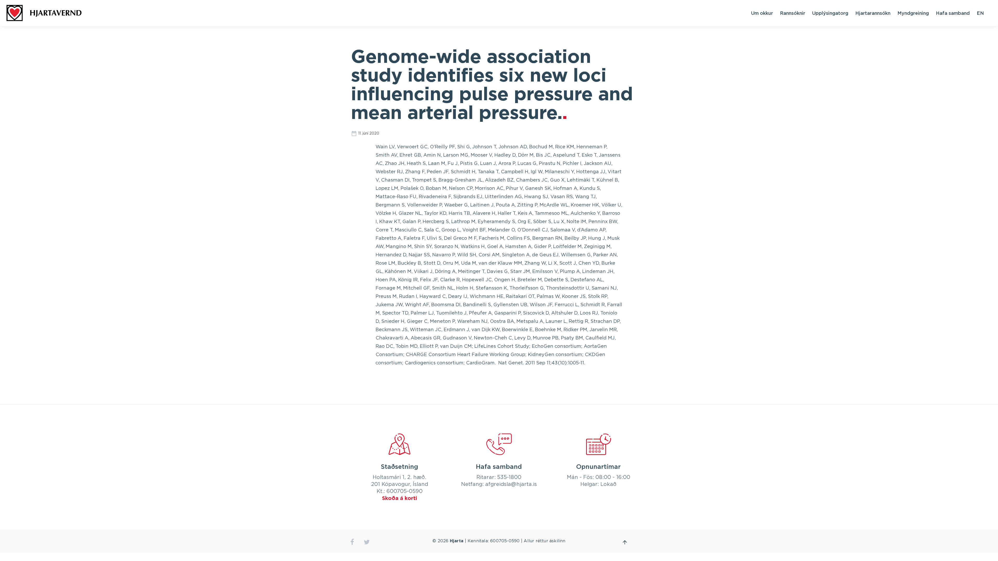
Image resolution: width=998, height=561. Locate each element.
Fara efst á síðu (625, 542)
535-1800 (509, 477)
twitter (366, 542)
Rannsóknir (792, 13)
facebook (352, 542)
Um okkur (762, 13)
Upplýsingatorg (830, 13)
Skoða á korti (399, 498)
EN (980, 13)
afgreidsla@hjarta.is (511, 484)
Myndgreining (913, 13)
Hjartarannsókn (872, 13)
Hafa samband (953, 13)
